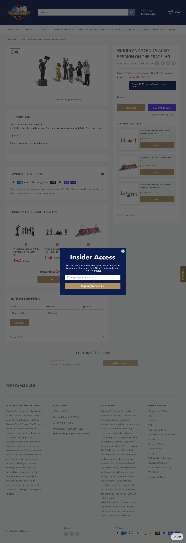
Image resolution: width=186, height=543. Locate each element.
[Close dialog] (123, 250)
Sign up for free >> (92, 286)
